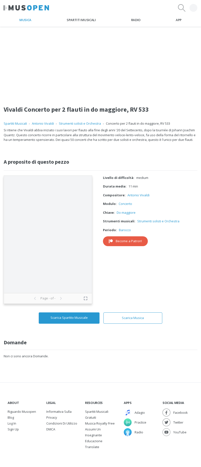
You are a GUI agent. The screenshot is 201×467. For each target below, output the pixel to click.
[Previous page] (35, 298)
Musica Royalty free (100, 423)
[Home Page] (26, 8)
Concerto (125, 203)
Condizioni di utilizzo (61, 423)
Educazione (93, 441)
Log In (12, 423)
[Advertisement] (100, 61)
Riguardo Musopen (22, 411)
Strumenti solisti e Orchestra (80, 123)
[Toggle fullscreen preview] (85, 298)
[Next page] (60, 298)
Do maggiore (126, 212)
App (179, 20)
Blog (11, 417)
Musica (25, 20)
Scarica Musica (133, 318)
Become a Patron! (129, 241)
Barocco (125, 230)
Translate (92, 447)
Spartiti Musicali (81, 20)
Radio (135, 20)
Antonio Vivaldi (43, 123)
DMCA (50, 429)
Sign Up (13, 429)
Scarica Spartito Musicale (69, 317)
